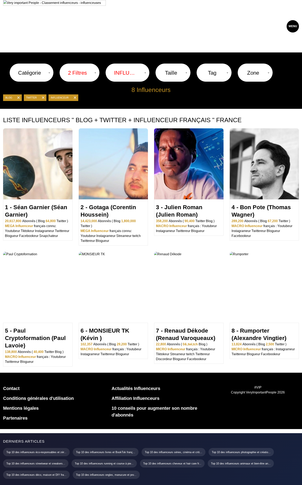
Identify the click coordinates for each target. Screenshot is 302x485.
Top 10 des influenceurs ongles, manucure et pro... (106, 474)
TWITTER (31, 97)
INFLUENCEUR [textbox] (125, 73)
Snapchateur (48, 236)
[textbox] (29, 73)
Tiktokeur (27, 231)
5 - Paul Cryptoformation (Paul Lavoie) (35, 338)
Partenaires (15, 418)
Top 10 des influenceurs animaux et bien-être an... (241, 463)
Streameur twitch (128, 236)
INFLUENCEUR (60, 97)
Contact (11, 388)
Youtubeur (12, 231)
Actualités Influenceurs (136, 388)
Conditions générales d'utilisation (38, 398)
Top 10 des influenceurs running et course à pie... (104, 463)
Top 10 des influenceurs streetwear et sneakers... (35, 463)
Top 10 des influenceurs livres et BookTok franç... (105, 452)
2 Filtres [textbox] (77, 73)
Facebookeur (28, 236)
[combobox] (31, 73)
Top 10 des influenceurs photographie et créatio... (241, 452)
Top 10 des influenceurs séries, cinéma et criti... (173, 452)
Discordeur (164, 359)
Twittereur (62, 231)
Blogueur (11, 236)
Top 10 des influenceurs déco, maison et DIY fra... (36, 474)
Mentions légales (21, 408)
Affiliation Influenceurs (135, 398)
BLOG (8, 97)
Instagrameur (44, 231)
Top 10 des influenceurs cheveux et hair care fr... (172, 463)
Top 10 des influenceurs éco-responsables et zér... (36, 452)
